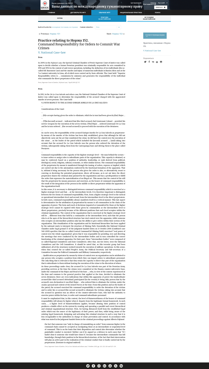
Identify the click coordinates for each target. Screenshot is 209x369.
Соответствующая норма (155, 35)
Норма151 (55, 33)
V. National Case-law (152, 51)
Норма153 (117, 33)
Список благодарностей (149, 3)
